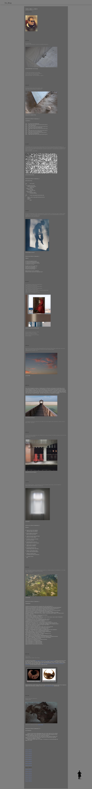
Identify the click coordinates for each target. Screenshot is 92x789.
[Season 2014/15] (28, 771)
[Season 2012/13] (28, 775)
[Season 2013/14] (28, 773)
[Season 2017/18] (28, 765)
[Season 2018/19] (28, 763)
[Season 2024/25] (28, 751)
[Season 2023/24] (28, 753)
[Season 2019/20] (28, 761)
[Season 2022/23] (28, 755)
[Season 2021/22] (28, 757)
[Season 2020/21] (28, 759)
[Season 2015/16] (28, 769)
